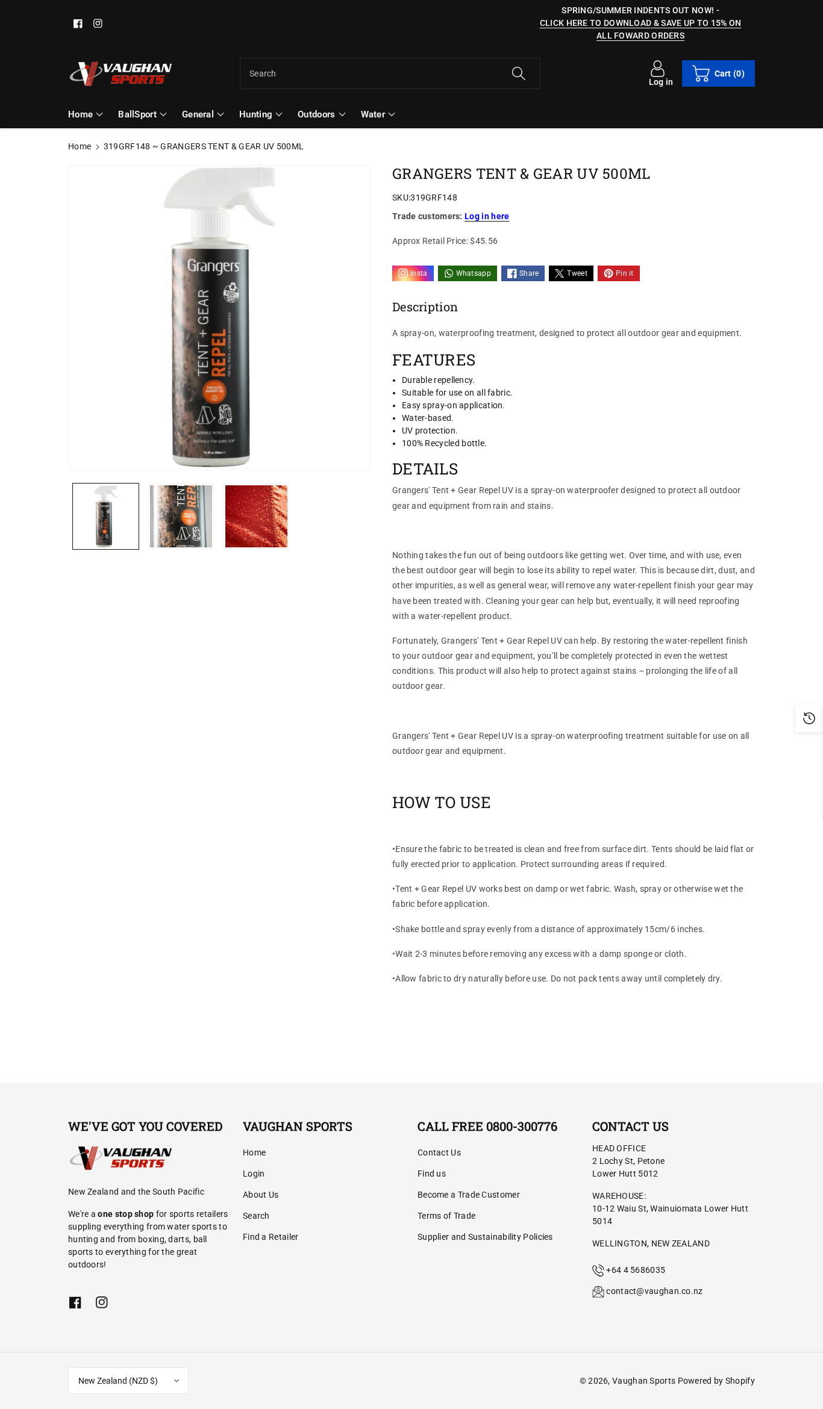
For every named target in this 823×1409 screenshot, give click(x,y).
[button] (718, 73)
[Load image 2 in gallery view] (181, 516)
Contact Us (439, 1152)
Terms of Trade (446, 1216)
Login (254, 1173)
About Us (260, 1194)
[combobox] (390, 73)
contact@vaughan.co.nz (654, 1291)
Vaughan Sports (643, 1381)
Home (79, 146)
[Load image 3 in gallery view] (256, 516)
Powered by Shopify (716, 1381)
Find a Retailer (271, 1237)
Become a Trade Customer (469, 1194)
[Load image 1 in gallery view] (106, 516)
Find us (432, 1173)
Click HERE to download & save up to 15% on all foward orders (641, 29)
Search (256, 1216)
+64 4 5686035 (635, 1270)
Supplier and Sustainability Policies (485, 1237)
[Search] (518, 73)
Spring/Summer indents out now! (638, 10)
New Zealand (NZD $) (118, 1381)
